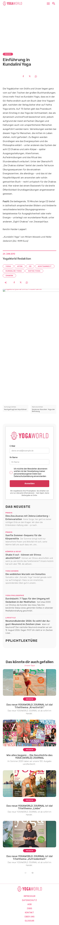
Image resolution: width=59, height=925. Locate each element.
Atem (20, 266)
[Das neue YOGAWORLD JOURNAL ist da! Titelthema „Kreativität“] (29, 682)
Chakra (9, 276)
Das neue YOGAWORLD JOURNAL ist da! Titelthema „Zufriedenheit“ (29, 857)
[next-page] (32, 873)
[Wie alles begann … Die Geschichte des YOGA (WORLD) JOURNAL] (29, 733)
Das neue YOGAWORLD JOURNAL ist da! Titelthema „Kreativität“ (29, 706)
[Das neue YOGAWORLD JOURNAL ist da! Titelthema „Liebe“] (29, 783)
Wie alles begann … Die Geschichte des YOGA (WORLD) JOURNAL (29, 756)
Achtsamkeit (45, 266)
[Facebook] (23, 76)
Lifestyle (10, 618)
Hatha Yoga (34, 271)
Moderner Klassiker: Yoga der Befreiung (43, 410)
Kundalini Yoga (14, 271)
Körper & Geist (13, 551)
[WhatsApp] (36, 76)
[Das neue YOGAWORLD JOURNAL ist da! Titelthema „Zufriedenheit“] (29, 834)
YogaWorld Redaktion (17, 258)
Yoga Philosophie (14, 595)
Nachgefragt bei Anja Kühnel (15, 409)
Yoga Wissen (12, 571)
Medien (8, 54)
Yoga (8, 266)
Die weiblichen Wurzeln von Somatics (25, 574)
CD (30, 266)
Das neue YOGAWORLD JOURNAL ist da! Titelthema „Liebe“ (29, 807)
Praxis (8, 513)
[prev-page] (26, 873)
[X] (29, 76)
